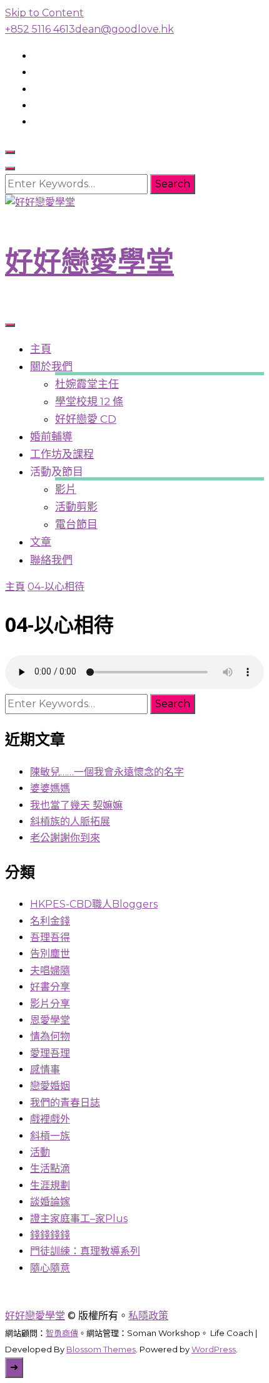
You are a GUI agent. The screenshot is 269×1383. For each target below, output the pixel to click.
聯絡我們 (51, 560)
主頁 (40, 349)
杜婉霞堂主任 (87, 384)
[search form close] (10, 168)
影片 (65, 489)
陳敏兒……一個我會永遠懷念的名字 (107, 772)
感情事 (45, 1069)
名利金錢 (50, 921)
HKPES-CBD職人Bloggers (94, 904)
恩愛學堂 (50, 1020)
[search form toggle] (10, 152)
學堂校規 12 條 (89, 401)
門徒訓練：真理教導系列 (85, 1251)
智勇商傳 (62, 1333)
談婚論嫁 (50, 1202)
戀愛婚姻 (50, 1086)
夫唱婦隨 (50, 970)
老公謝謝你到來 (65, 838)
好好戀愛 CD (85, 419)
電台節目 (76, 524)
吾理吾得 (50, 937)
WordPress (213, 1349)
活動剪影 (76, 506)
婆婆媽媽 (50, 788)
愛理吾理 (50, 1053)
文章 (40, 542)
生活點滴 (50, 1168)
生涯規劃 (50, 1185)
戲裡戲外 (50, 1119)
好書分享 (50, 987)
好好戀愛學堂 (89, 261)
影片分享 (50, 1004)
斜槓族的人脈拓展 (70, 821)
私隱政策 (148, 1316)
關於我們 (51, 366)
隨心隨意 (50, 1268)
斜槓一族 (50, 1136)
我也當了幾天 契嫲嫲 (76, 805)
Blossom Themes (101, 1349)
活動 (40, 1152)
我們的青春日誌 (65, 1103)
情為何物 (50, 1036)
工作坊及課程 (62, 454)
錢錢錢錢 (50, 1235)
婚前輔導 (51, 436)
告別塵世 (50, 954)
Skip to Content (44, 13)
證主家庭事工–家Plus (79, 1219)
